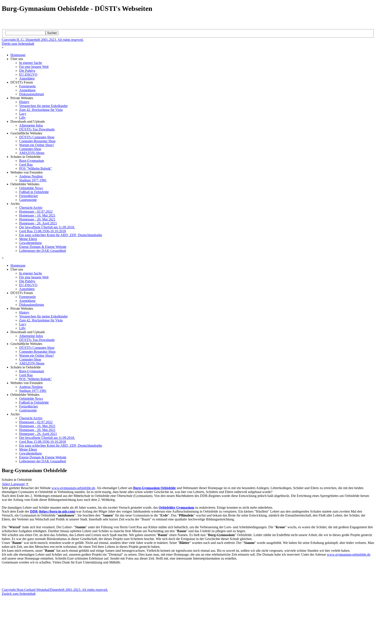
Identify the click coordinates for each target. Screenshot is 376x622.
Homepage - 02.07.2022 (36, 211)
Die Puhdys (27, 70)
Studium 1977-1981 (33, 180)
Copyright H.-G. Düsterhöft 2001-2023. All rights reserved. (43, 40)
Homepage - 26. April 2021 (38, 223)
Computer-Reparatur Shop (37, 141)
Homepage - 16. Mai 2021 (37, 215)
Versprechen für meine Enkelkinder (43, 106)
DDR (34, 511)
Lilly (22, 117)
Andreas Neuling (31, 176)
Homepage (17, 55)
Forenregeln (27, 86)
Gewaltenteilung (30, 243)
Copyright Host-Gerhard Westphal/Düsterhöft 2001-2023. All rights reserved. (55, 590)
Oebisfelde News (31, 188)
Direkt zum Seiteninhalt (18, 43)
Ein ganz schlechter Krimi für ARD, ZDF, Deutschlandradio (60, 235)
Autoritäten (27, 78)
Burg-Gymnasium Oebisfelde (154, 488)
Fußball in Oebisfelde (34, 192)
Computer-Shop (30, 149)
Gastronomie (28, 200)
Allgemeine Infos (31, 125)
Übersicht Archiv (31, 207)
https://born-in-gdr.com (57, 511)
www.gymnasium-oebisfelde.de (73, 488)
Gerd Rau (26, 164)
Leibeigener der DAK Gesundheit (42, 250)
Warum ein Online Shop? (36, 145)
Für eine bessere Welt (34, 67)
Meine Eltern (28, 239)
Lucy (22, 113)
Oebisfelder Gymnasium (176, 507)
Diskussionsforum (31, 94)
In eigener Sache (30, 63)
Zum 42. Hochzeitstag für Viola (41, 110)
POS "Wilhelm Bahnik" (35, 168)
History (24, 102)
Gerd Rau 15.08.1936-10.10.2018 (42, 231)
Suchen (52, 33)
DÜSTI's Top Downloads (37, 129)
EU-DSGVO (28, 74)
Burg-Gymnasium (31, 160)
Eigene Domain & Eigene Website (42, 247)
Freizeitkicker (28, 196)
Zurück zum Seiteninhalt (18, 593)
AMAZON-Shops (31, 153)
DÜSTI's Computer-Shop (36, 137)
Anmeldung (27, 90)
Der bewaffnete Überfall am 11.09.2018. (47, 227)
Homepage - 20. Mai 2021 (37, 219)
